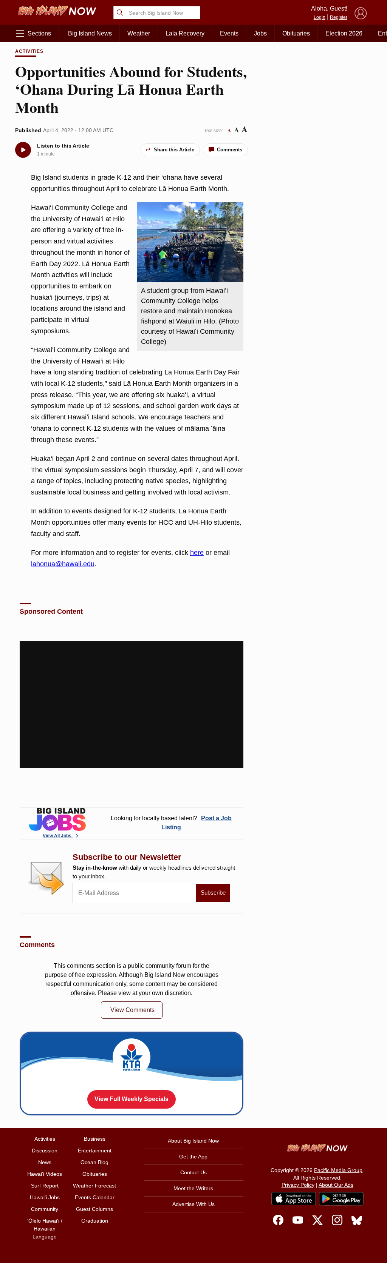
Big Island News (90, 33)
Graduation (94, 1221)
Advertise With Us (193, 1204)
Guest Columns (94, 1209)
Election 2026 (343, 33)
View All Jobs (58, 835)
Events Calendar (95, 1197)
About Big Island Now (193, 1141)
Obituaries (296, 33)
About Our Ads (336, 1185)
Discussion (44, 1150)
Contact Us (193, 1172)
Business (94, 1139)
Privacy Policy (298, 1185)
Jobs (260, 33)
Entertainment (94, 1150)
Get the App (193, 1157)
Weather (138, 33)
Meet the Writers (193, 1188)
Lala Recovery (185, 33)
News (44, 1162)
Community (44, 1209)
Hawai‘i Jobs (45, 1197)
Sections (39, 33)
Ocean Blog (94, 1162)
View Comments (132, 1010)
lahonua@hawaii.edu (62, 564)
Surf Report (45, 1186)
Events (229, 33)
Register (338, 17)
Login (319, 17)
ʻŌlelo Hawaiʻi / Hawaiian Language (44, 1229)
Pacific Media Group (338, 1170)
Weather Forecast (94, 1186)
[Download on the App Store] (293, 1198)
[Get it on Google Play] (341, 1199)
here (197, 552)
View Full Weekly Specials (131, 1099)
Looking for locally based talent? (171, 822)
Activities (29, 51)
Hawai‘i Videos (44, 1174)
